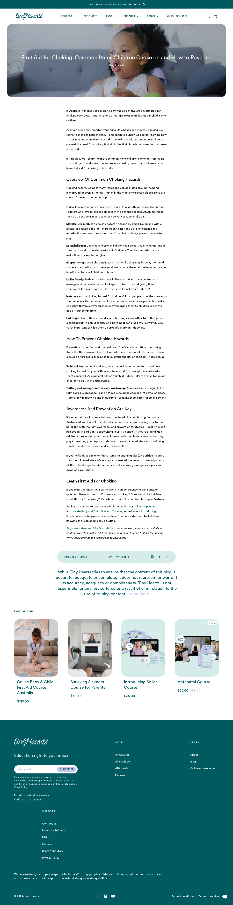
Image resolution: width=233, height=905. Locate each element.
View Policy (21, 787)
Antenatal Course (194, 682)
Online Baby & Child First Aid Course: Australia (35, 687)
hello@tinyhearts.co (39, 795)
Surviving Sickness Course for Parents (87, 685)
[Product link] (36, 661)
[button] (208, 16)
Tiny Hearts (31, 896)
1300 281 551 (33, 800)
